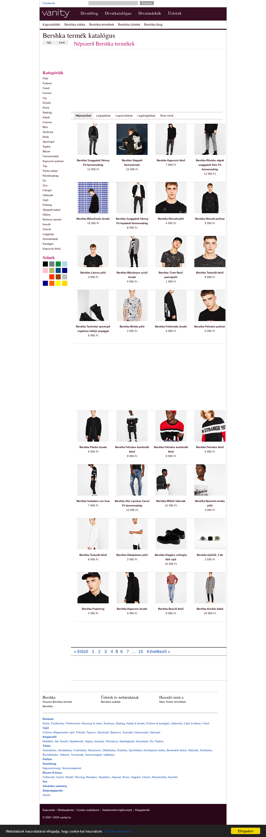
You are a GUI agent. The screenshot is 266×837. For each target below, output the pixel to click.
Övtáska (122, 750)
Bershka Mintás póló (132, 326)
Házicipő (155, 732)
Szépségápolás (53, 790)
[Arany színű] (64, 283)
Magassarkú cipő (63, 732)
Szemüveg (49, 763)
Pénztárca (112, 741)
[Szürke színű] (52, 264)
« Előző (81, 651)
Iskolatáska (65, 750)
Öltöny (47, 214)
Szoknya (48, 131)
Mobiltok (48, 741)
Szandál (127, 732)
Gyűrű (60, 777)
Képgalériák (142, 810)
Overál (47, 229)
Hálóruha (176, 723)
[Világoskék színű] (64, 264)
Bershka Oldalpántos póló (132, 555)
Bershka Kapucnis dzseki (132, 608)
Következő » (158, 651)
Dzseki (47, 102)
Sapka (46, 146)
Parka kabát (50, 170)
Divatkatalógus (118, 13)
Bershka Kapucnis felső (171, 160)
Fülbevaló (49, 777)
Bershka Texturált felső (210, 272)
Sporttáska (135, 750)
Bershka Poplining (93, 608)
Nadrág (47, 112)
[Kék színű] (58, 270)
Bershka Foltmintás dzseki (171, 326)
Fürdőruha (57, 723)
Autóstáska (49, 750)
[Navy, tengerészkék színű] (64, 270)
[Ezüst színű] (64, 277)
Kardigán (48, 243)
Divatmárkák (149, 13)
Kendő (47, 224)
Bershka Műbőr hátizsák (170, 501)
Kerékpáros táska (154, 750)
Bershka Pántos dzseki (93, 447)
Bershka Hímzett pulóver (210, 218)
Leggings (48, 234)
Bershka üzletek (129, 24)
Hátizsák (48, 195)
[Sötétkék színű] (45, 283)
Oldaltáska (108, 750)
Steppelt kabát (51, 209)
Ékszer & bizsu (52, 772)
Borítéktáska (50, 754)
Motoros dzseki (52, 219)
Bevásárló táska (176, 750)
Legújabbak (103, 115)
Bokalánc (91, 777)
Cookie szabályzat (88, 810)
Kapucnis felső (52, 248)
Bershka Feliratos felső (210, 447)
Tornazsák (77, 754)
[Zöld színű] (58, 264)
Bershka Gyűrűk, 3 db (210, 555)
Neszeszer (94, 750)
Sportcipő (48, 141)
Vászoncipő (141, 732)
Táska (47, 745)
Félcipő (47, 190)
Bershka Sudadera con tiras (93, 501)
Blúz (45, 127)
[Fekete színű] (45, 264)
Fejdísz (159, 741)
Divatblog (89, 13)
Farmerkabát (51, 156)
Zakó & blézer (192, 723)
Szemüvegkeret (71, 768)
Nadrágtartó (127, 741)
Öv (44, 180)
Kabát (46, 117)
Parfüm (47, 759)
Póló (45, 78)
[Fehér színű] (45, 277)
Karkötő (173, 777)
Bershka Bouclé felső (171, 608)
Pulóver (47, 83)
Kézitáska (206, 750)
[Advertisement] (54, 56)
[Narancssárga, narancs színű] (52, 283)
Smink (46, 795)
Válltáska (109, 754)
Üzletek (175, 13)
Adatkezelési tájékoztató (117, 810)
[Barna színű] (58, 277)
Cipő (45, 200)
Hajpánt (136, 777)
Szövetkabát (50, 238)
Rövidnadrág (50, 175)
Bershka (48, 706)
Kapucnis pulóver (53, 161)
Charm (146, 777)
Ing (45, 97)
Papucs (91, 732)
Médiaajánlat (66, 810)
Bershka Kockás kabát (210, 608)
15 (140, 651)
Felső (46, 88)
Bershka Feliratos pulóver (209, 326)
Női (49, 42)
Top (45, 166)
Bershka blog (153, 24)
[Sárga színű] (58, 283)
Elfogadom (245, 830)
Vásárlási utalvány (55, 786)
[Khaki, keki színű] (52, 270)
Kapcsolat (49, 810)
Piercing (80, 777)
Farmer (47, 93)
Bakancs (115, 732)
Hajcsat (116, 777)
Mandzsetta (159, 777)
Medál (69, 777)
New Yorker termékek (172, 701)
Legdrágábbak (146, 115)
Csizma (47, 122)
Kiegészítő (50, 736)
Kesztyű (99, 741)
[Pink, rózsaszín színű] (45, 270)
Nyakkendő (76, 741)
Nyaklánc (104, 777)
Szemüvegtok (93, 754)
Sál (56, 741)
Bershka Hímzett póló (171, 218)
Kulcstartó (142, 741)
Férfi (62, 42)
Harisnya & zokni (91, 723)
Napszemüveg (51, 768)
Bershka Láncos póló (93, 272)
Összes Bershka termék (57, 701)
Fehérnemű (72, 723)
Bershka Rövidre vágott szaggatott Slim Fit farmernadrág (210, 165)
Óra (45, 185)
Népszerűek (83, 115)
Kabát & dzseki (135, 723)
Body (46, 136)
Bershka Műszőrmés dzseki (93, 218)
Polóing (47, 204)
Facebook (49, 3)
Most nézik (167, 115)
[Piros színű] (52, 277)
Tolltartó (64, 754)
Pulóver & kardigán (158, 723)
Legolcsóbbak (124, 115)
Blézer (46, 151)
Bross (125, 777)
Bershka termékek (101, 24)
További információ (117, 831)
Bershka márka (74, 24)
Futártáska (79, 750)
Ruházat (48, 718)
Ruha (46, 107)
